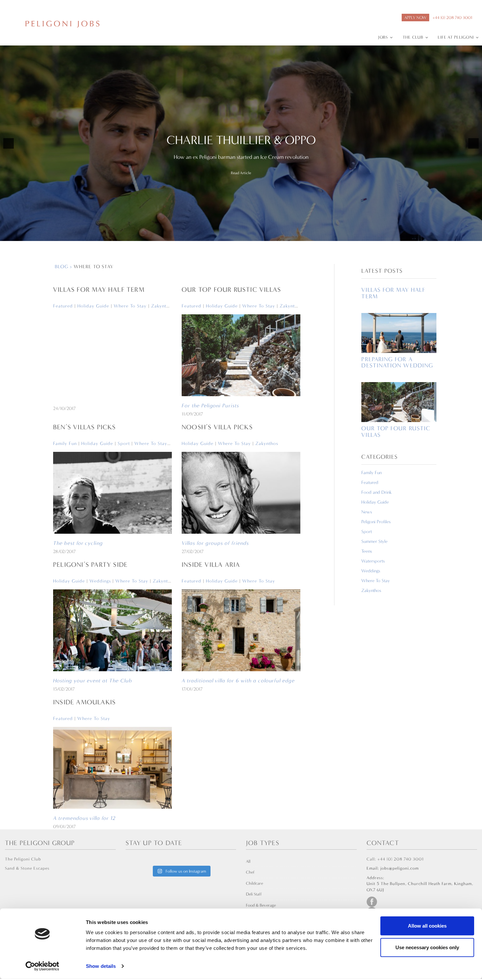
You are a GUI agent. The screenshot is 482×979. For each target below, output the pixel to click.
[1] (234, 235)
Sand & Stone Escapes (27, 868)
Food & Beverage (261, 905)
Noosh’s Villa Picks (217, 427)
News (366, 512)
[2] (241, 235)
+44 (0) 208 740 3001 (452, 17)
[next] (473, 143)
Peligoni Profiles (376, 522)
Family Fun (65, 443)
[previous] (8, 143)
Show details (101, 966)
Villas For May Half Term (99, 289)
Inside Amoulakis (84, 702)
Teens (366, 551)
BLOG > (64, 266)
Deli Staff (254, 894)
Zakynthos (162, 306)
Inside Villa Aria (211, 564)
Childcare (254, 883)
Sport (124, 443)
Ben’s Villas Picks (84, 427)
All (248, 861)
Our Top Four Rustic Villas (231, 289)
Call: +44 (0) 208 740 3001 (395, 859)
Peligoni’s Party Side (90, 564)
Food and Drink (376, 492)
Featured (63, 306)
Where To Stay (130, 306)
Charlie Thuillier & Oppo (241, 140)
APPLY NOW (415, 17)
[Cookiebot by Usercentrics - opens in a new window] (42, 966)
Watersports (373, 561)
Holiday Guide (93, 306)
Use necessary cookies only (427, 947)
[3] (248, 235)
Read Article (241, 173)
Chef (250, 872)
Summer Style (374, 541)
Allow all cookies (427, 926)
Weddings (100, 581)
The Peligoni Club (23, 859)
